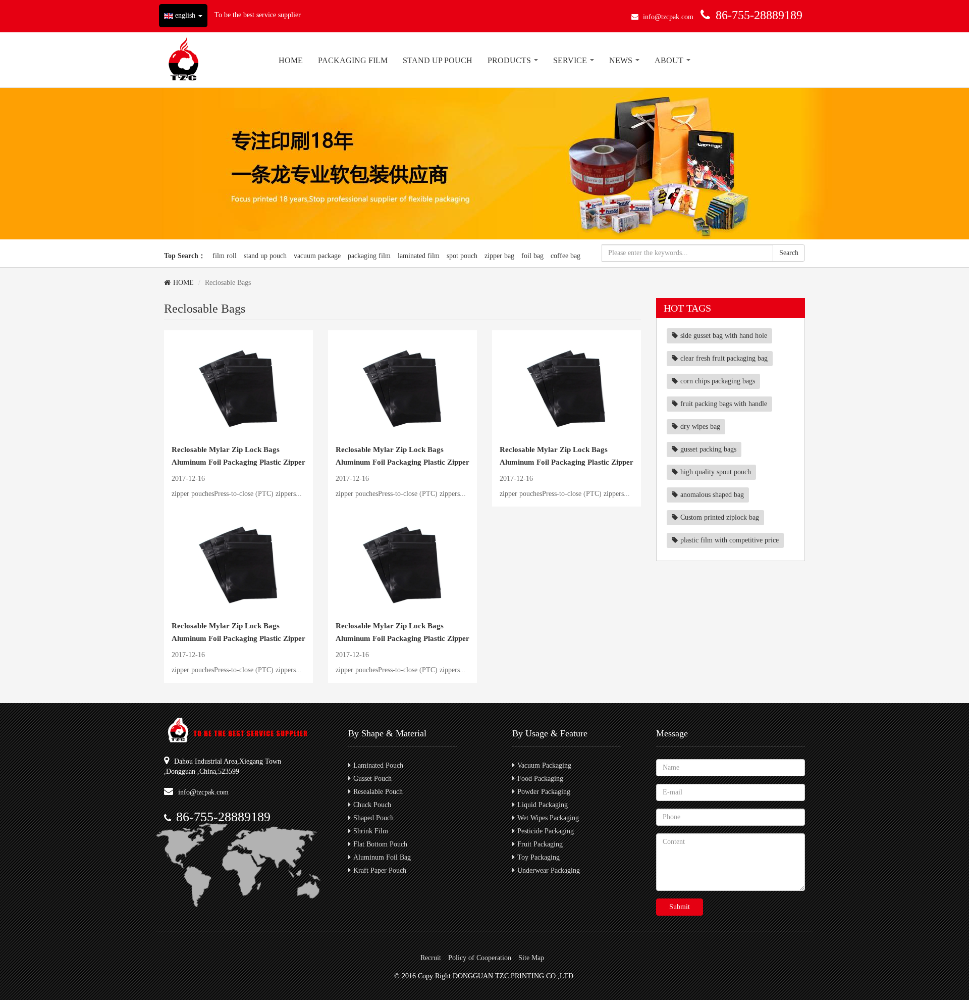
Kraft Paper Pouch (379, 870)
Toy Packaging (538, 857)
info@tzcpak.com (668, 17)
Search (788, 253)
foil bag (532, 256)
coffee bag (565, 256)
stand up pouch (265, 256)
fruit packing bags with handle (723, 404)
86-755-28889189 (759, 15)
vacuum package (317, 256)
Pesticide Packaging (545, 831)
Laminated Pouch (378, 765)
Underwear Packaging (548, 870)
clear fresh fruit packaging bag (724, 358)
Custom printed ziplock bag (719, 517)
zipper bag (499, 256)
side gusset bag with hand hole (723, 335)
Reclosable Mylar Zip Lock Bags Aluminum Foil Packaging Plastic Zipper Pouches (238, 462)
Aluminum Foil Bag (382, 857)
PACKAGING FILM (353, 60)
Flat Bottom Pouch (380, 844)
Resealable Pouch (378, 791)
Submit (679, 907)
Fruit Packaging (540, 844)
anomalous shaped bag (712, 494)
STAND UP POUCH (437, 60)
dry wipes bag (700, 426)
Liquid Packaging (542, 805)
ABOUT (670, 60)
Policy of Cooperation (479, 958)
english (185, 15)
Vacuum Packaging (544, 765)
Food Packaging (540, 778)
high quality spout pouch (715, 472)
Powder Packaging (543, 791)
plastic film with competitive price (729, 540)
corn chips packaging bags (717, 381)
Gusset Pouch (372, 778)
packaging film (369, 256)
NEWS (621, 60)
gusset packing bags (708, 449)
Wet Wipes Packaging (548, 818)
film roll (224, 256)
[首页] (183, 59)
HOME (291, 60)
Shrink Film (370, 831)
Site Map (531, 958)
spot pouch (462, 256)
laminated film (419, 256)
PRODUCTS (510, 60)
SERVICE (571, 60)
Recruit (430, 958)
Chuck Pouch (372, 805)
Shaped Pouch (373, 818)
